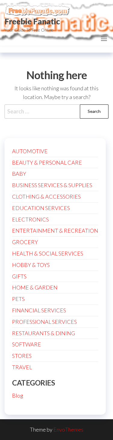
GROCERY (25, 242)
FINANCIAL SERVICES (39, 310)
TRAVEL (22, 367)
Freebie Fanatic (32, 21)
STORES (22, 355)
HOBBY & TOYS (31, 265)
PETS (18, 299)
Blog (17, 395)
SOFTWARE (26, 344)
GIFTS (19, 276)
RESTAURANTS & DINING (43, 333)
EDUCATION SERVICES (41, 208)
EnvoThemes (68, 429)
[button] (104, 38)
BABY (19, 173)
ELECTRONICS (30, 219)
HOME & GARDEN (35, 287)
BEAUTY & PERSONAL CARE (47, 162)
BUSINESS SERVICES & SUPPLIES (52, 185)
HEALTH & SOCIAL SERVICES (47, 253)
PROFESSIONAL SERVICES (44, 321)
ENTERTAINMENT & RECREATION (55, 230)
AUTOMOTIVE (30, 151)
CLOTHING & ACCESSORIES (46, 196)
